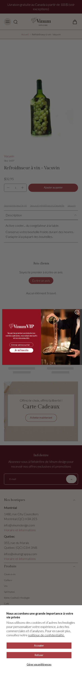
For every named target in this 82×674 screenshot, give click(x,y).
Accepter (39, 645)
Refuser (39, 655)
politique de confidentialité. (46, 635)
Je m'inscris (21, 350)
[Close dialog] (77, 312)
